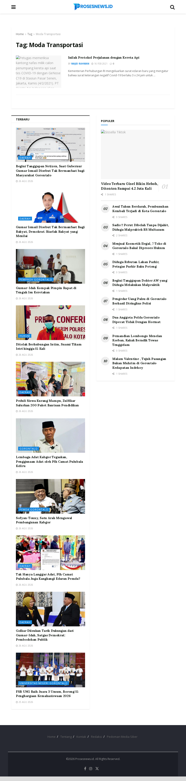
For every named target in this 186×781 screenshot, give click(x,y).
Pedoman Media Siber (122, 737)
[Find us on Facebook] (85, 768)
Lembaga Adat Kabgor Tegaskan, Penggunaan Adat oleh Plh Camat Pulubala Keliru (49, 461)
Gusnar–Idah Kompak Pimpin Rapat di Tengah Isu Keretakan (46, 290)
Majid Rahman (80, 63)
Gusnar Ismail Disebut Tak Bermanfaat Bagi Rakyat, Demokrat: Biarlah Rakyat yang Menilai (50, 231)
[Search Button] (172, 7)
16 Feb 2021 (100, 63)
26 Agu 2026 (25, 181)
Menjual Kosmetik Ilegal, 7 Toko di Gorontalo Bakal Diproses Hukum (139, 246)
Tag (29, 34)
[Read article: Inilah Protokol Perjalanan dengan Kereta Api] (38, 71)
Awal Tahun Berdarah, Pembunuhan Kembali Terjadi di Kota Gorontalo (140, 208)
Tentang (66, 737)
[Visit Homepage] (93, 6)
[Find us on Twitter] (97, 768)
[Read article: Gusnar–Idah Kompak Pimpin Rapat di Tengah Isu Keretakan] (50, 266)
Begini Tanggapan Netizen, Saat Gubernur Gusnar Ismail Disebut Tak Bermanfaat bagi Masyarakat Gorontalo (50, 170)
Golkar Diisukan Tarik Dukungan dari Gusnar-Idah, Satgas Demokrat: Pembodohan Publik (45, 635)
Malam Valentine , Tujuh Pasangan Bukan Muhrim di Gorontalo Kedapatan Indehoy (139, 363)
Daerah (25, 157)
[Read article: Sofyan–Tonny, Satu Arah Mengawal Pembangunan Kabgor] (50, 496)
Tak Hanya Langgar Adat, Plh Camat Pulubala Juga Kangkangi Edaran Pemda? (48, 576)
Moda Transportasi (48, 34)
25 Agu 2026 (25, 702)
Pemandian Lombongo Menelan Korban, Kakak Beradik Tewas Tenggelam (137, 340)
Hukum (25, 336)
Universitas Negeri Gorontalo (44, 683)
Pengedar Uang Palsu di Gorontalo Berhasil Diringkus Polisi (139, 301)
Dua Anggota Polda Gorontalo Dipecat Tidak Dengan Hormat (136, 319)
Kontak (81, 737)
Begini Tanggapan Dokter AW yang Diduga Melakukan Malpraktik (139, 282)
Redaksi (96, 737)
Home (20, 34)
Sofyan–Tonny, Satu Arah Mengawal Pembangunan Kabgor (44, 520)
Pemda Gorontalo (34, 509)
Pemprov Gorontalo (36, 279)
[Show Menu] (13, 7)
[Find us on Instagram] (90, 768)
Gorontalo (29, 448)
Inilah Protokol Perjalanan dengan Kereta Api (104, 57)
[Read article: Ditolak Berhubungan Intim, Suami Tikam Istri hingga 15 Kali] (50, 322)
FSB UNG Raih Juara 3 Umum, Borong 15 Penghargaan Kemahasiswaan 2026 (47, 694)
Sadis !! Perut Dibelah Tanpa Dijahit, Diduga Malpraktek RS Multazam (140, 227)
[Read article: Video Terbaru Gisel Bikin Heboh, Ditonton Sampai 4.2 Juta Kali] (135, 154)
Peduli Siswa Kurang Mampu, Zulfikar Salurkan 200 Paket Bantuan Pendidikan (47, 403)
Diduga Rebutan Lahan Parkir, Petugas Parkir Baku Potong (135, 264)
